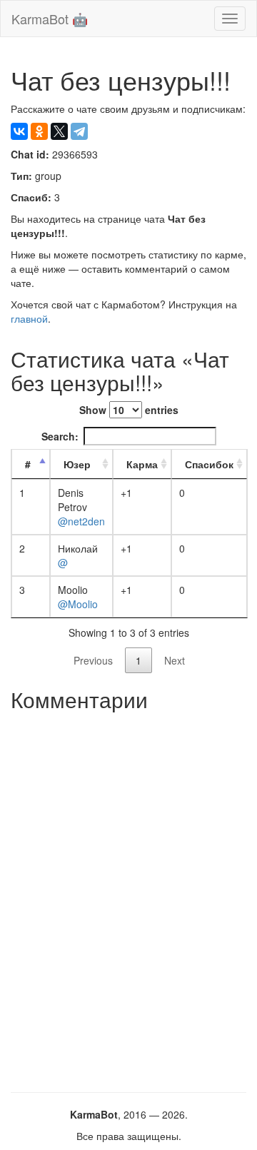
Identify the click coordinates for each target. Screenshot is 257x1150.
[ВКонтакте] (19, 131)
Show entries (128, 410)
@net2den (81, 521)
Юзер (77, 464)
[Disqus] (128, 896)
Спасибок (209, 464)
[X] (59, 131)
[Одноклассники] (39, 131)
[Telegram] (79, 131)
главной (29, 318)
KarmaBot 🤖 (49, 18)
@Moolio (78, 604)
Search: (60, 436)
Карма (142, 464)
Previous (93, 660)
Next (174, 660)
